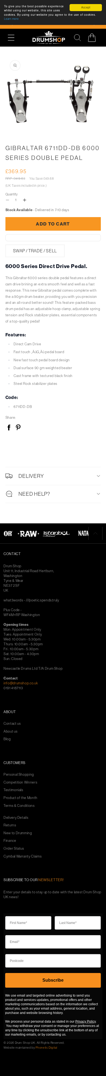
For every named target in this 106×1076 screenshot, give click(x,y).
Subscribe (53, 980)
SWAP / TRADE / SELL (35, 250)
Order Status (14, 848)
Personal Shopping (19, 774)
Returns (10, 825)
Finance (10, 841)
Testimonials (13, 790)
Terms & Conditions (19, 806)
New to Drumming (18, 833)
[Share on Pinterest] (18, 428)
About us (10, 731)
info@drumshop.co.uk (21, 683)
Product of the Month (21, 798)
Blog (7, 739)
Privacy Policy (85, 1021)
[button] (14, 37)
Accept (86, 7)
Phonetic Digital (46, 1047)
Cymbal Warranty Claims (23, 856)
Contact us (12, 723)
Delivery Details (16, 818)
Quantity (11, 194)
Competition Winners (20, 782)
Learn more (11, 19)
